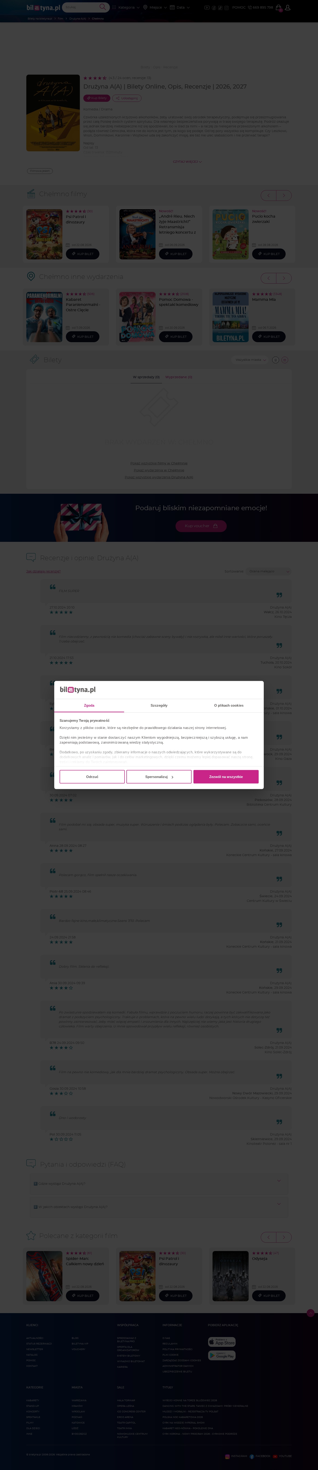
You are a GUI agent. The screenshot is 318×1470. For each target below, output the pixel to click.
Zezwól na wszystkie (226, 777)
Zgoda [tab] (89, 705)
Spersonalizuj (156, 777)
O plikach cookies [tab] (229, 705)
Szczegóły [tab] (159, 705)
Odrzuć (92, 777)
